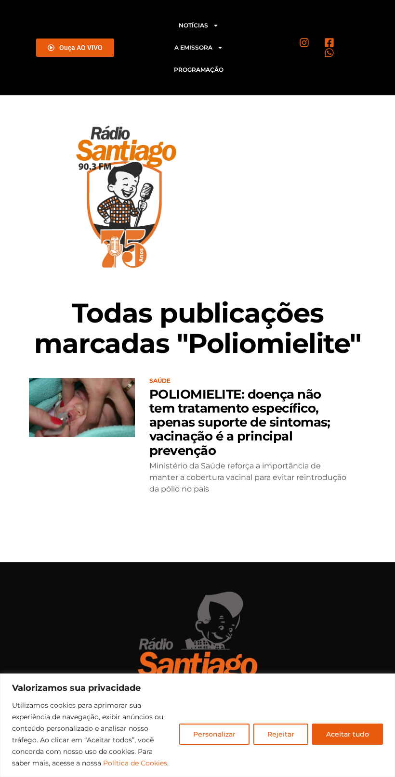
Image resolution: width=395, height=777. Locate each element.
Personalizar (214, 734)
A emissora (193, 47)
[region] (197, 725)
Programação (199, 69)
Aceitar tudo (347, 734)
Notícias (193, 25)
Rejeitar (280, 734)
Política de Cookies (135, 763)
